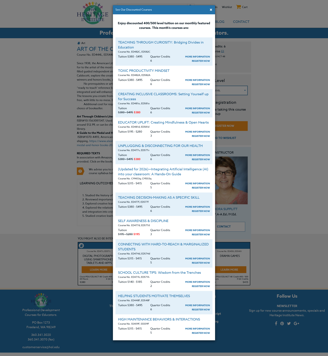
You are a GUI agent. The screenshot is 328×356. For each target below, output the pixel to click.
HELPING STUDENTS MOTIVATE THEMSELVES (154, 296)
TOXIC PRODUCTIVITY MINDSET (143, 70)
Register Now (201, 61)
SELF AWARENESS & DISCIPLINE (143, 220)
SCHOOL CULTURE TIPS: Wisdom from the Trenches (159, 272)
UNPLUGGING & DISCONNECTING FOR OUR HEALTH (160, 145)
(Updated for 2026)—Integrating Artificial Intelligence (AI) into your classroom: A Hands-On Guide (163, 172)
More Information (197, 57)
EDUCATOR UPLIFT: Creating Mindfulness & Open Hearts (163, 122)
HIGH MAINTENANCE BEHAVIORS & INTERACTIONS (159, 319)
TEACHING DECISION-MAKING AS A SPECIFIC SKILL (159, 197)
